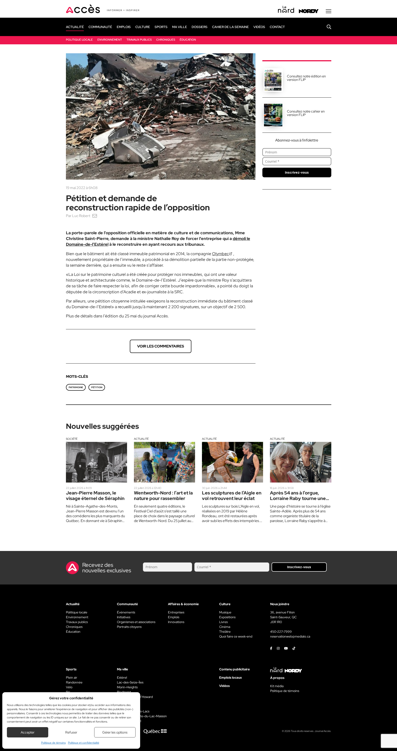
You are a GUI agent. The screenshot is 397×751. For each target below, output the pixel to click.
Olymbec (220, 253)
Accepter (27, 732)
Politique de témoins (53, 743)
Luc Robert (81, 215)
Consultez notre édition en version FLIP (306, 78)
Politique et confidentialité (83, 743)
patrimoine (76, 387)
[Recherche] (325, 27)
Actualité (141, 439)
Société (71, 439)
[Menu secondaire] (328, 11)
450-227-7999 (281, 632)
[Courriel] (94, 215)
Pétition (96, 387)
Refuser (71, 732)
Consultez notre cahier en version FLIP (306, 113)
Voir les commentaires (160, 346)
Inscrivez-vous (297, 172)
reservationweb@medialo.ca (290, 636)
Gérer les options (115, 732)
